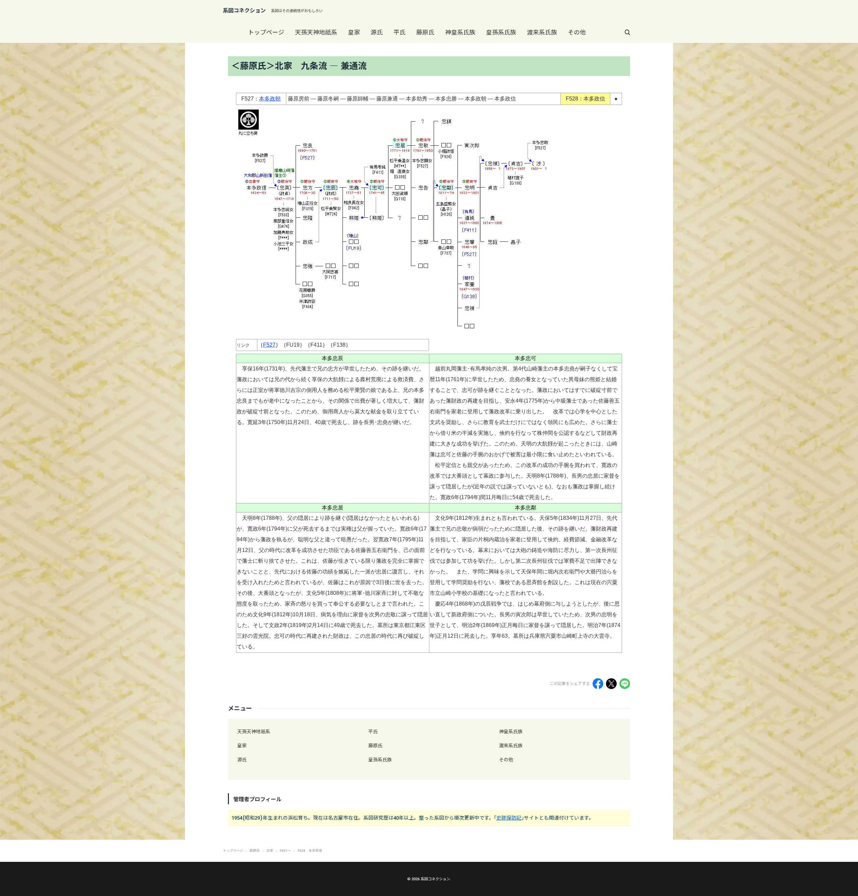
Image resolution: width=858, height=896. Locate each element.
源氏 (377, 32)
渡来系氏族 (542, 32)
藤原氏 (425, 32)
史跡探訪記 (509, 818)
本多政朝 (270, 98)
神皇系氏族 (460, 32)
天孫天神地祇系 (316, 32)
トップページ (266, 32)
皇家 (354, 32)
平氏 (399, 32)
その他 (577, 32)
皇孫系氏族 (501, 32)
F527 (269, 345)
